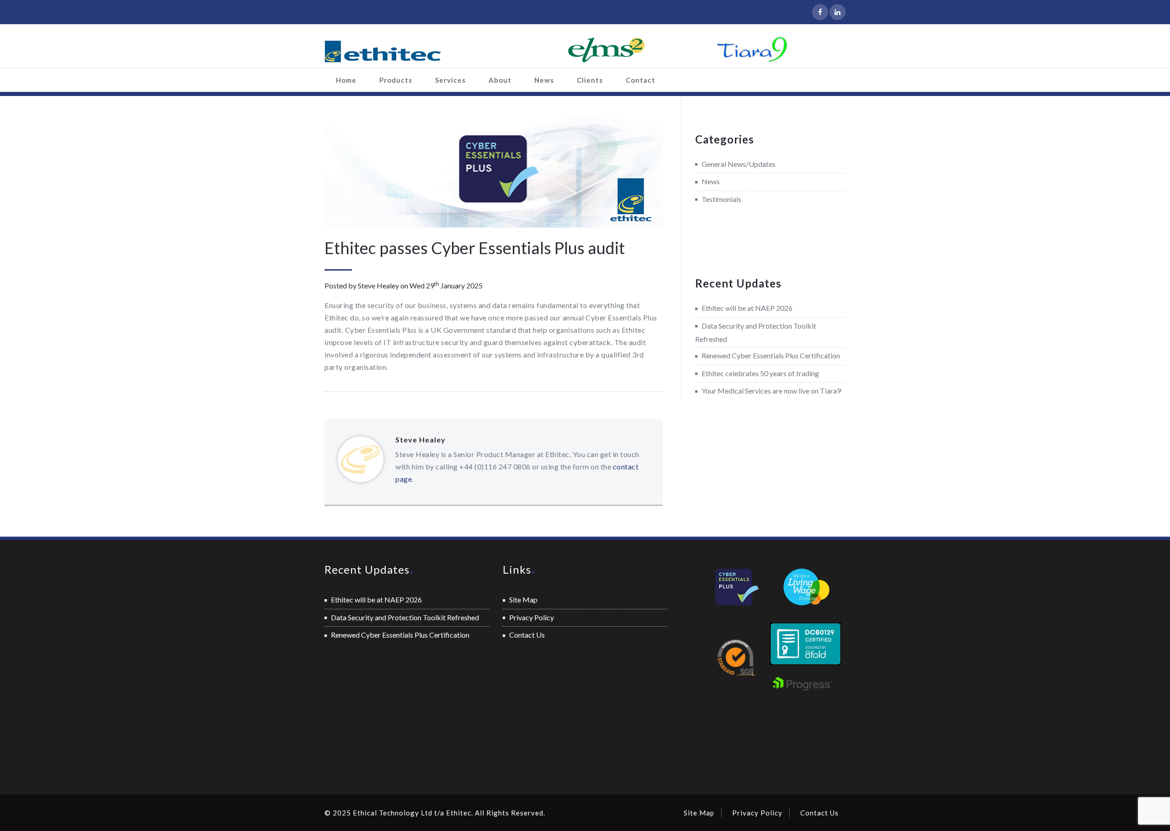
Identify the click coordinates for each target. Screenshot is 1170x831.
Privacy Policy (531, 617)
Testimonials (721, 199)
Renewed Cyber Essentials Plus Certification (771, 355)
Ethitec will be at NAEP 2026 (747, 308)
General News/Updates (739, 164)
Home (346, 80)
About (500, 80)
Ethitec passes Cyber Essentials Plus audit (474, 248)
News (544, 80)
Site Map (523, 599)
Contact (640, 80)
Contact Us (527, 634)
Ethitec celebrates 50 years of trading (760, 373)
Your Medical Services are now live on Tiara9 (771, 390)
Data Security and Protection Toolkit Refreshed (405, 617)
